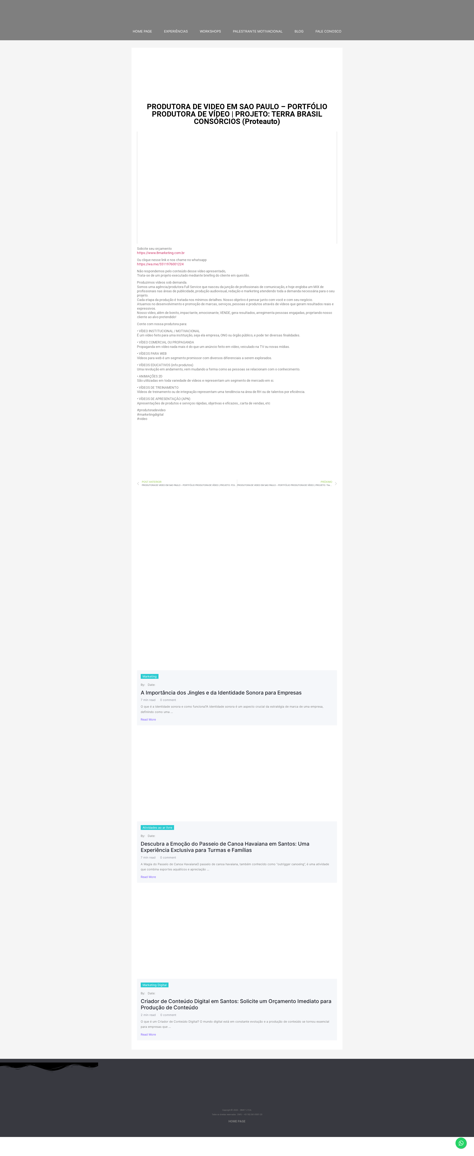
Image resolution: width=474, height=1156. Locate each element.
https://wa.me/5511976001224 (160, 264)
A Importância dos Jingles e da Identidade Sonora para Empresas (221, 693)
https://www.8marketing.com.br (161, 253)
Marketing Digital (155, 985)
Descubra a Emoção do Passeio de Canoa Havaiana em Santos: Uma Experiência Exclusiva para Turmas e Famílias (225, 847)
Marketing (150, 676)
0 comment (168, 700)
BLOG (299, 31)
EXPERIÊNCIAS (176, 31)
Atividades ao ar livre (157, 827)
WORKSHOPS (210, 31)
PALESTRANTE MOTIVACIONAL (258, 31)
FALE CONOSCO (328, 31)
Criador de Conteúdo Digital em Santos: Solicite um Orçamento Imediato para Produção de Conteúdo (236, 1004)
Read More (148, 719)
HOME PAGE (142, 31)
